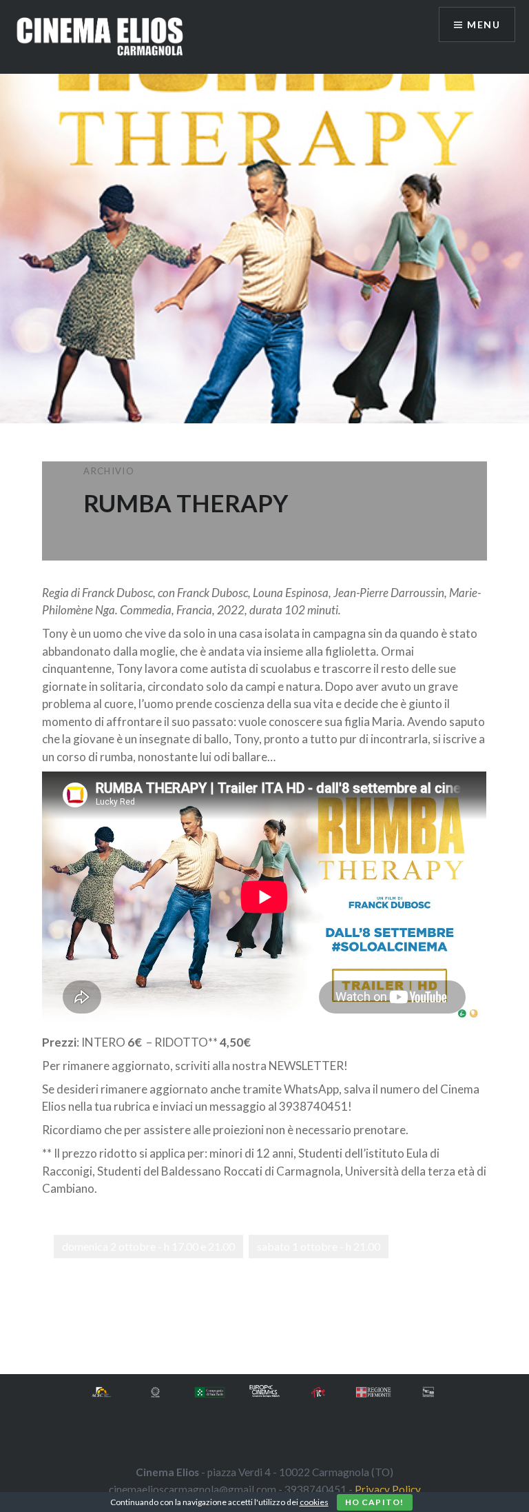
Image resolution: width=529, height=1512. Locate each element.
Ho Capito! (374, 1502)
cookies (314, 1502)
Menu (483, 24)
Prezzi (59, 1042)
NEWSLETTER (306, 1065)
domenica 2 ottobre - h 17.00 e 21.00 (148, 1246)
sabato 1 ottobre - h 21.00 (318, 1246)
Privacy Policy (388, 1489)
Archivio (108, 470)
